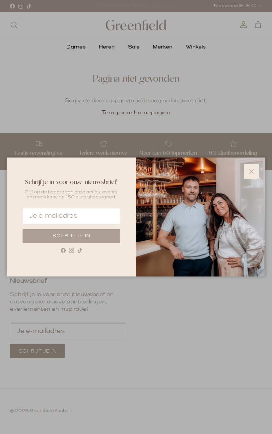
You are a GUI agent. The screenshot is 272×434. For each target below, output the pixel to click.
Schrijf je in (71, 236)
